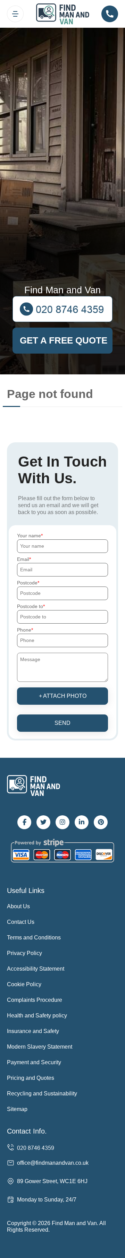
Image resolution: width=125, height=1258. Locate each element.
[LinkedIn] (82, 822)
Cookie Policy (24, 984)
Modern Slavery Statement (39, 1047)
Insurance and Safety (33, 1031)
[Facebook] (24, 822)
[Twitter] (43, 822)
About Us (18, 906)
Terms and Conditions (34, 937)
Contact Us (20, 922)
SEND (62, 723)
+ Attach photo (62, 696)
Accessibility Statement (35, 969)
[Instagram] (62, 822)
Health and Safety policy (37, 1015)
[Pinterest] (101, 822)
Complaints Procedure (34, 1000)
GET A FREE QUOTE (63, 340)
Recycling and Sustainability (42, 1093)
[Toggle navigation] (15, 14)
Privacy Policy (24, 953)
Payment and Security (34, 1062)
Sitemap (17, 1109)
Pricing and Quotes (30, 1078)
